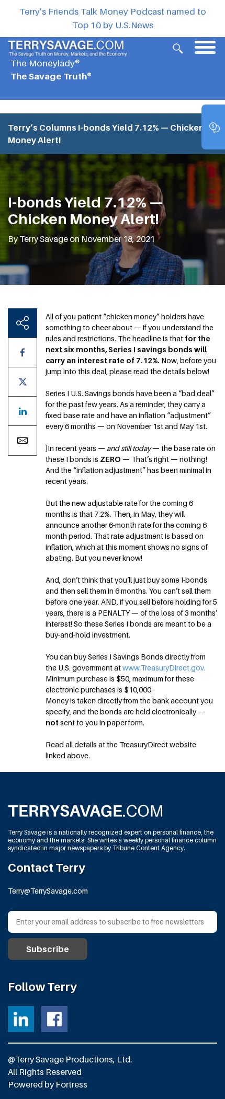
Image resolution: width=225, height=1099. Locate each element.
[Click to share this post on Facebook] (22, 352)
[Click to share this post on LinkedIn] (22, 411)
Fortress (71, 1084)
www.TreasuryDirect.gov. (163, 667)
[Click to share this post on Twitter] (22, 381)
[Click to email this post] (22, 440)
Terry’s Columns (42, 127)
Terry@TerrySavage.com (48, 890)
